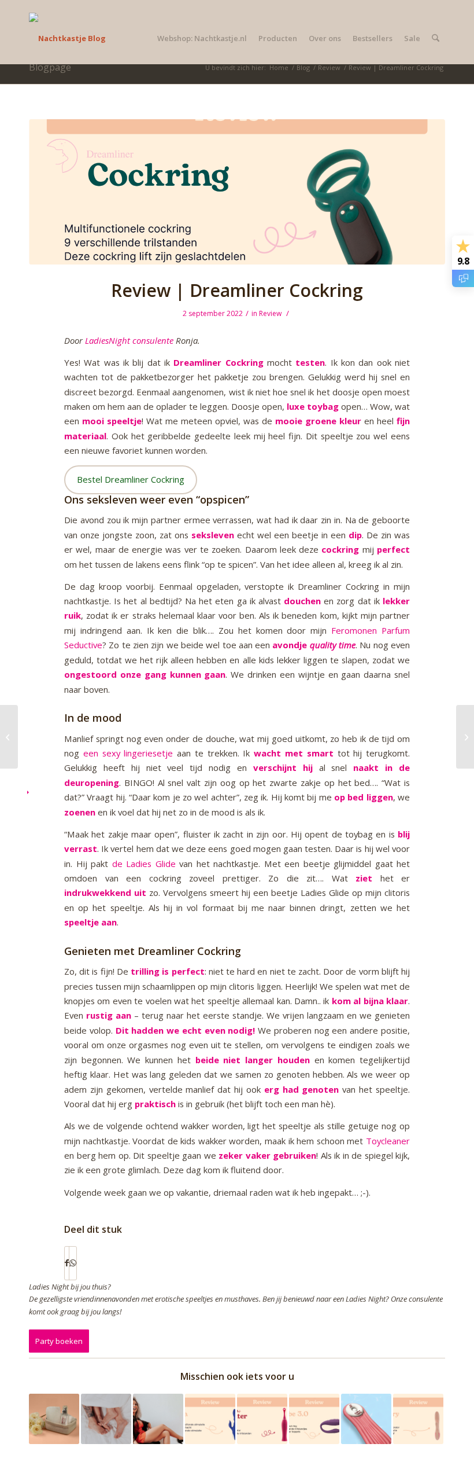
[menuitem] (202, 38)
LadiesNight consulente (129, 340)
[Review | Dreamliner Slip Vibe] (9, 737)
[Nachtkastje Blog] (67, 38)
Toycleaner (388, 1141)
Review (270, 313)
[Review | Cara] (210, 1419)
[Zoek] (435, 38)
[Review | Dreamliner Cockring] (237, 192)
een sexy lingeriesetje (128, 753)
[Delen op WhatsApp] (72, 1263)
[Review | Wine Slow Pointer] (262, 1419)
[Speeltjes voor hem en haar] (106, 1419)
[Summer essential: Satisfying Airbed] (366, 1419)
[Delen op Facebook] (67, 1263)
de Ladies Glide (144, 863)
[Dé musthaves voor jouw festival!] (158, 1419)
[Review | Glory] (418, 1419)
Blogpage (50, 67)
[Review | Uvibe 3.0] (314, 1419)
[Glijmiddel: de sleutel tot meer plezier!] (54, 1419)
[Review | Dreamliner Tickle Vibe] (465, 737)
